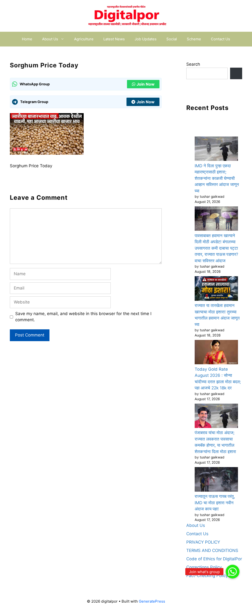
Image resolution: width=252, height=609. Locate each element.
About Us (50, 39)
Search (193, 64)
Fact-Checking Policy (207, 575)
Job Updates (146, 39)
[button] (232, 572)
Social (171, 39)
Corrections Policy (204, 567)
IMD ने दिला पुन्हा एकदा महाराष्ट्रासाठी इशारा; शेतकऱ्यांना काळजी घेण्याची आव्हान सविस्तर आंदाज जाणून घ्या (217, 178)
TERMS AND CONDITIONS (212, 550)
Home (27, 39)
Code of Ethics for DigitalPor (214, 558)
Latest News (114, 39)
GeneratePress (152, 601)
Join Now (146, 84)
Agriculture (84, 39)
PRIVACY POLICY (203, 542)
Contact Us (220, 39)
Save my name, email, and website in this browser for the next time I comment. (83, 316)
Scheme (194, 39)
